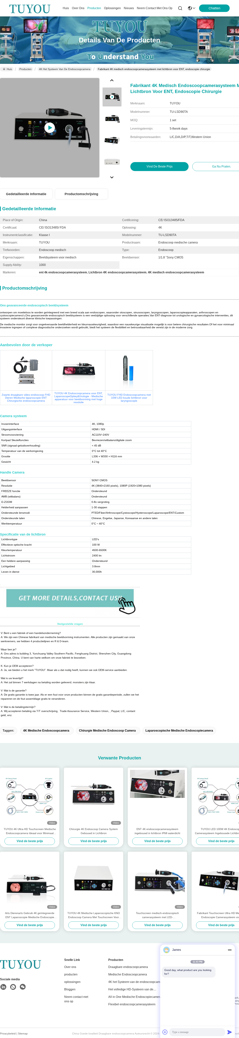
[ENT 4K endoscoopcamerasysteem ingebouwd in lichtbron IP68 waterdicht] (157, 797)
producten (94, 8)
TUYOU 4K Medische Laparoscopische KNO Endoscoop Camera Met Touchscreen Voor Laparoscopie (93, 915)
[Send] (230, 1032)
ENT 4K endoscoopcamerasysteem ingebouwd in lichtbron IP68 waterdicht (157, 831)
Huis (66, 8)
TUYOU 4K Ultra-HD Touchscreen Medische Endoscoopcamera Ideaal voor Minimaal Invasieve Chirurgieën (30, 831)
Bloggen (69, 989)
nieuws (129, 8)
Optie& (78, 398)
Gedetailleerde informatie (26, 194)
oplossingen (112, 8)
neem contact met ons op (154, 8)
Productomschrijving (81, 194)
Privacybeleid (8, 1033)
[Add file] (165, 1032)
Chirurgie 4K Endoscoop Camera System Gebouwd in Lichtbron (93, 831)
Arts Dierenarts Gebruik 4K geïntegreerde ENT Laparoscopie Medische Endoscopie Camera (29, 915)
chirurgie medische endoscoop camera (107, 730)
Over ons (70, 967)
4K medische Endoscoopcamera (46, 730)
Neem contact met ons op (76, 999)
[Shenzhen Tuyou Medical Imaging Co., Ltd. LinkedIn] (3, 987)
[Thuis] (20, 968)
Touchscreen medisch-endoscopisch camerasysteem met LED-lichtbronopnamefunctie (157, 915)
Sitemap (23, 1033)
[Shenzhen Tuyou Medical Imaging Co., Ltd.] (29, 8)
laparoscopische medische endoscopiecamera (179, 730)
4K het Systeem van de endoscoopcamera (64, 69)
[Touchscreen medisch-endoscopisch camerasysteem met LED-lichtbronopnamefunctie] (157, 881)
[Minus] (229, 950)
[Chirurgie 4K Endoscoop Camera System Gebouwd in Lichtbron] (93, 797)
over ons (78, 8)
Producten (25, 69)
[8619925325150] (13, 987)
